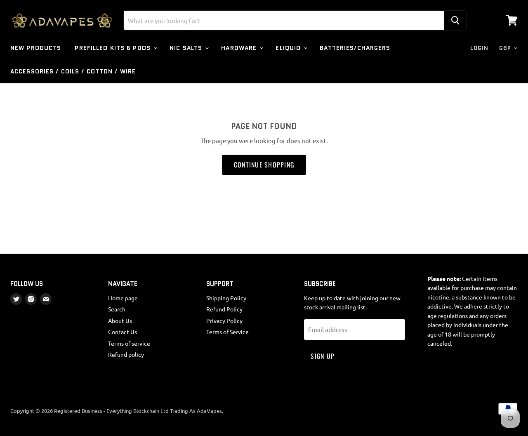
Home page (123, 298)
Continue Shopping (264, 165)
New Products (35, 48)
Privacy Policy (224, 320)
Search (116, 309)
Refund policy (126, 354)
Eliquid (289, 48)
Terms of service (129, 343)
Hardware (240, 48)
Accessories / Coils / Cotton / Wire (73, 71)
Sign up (323, 356)
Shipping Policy (226, 298)
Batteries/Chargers (355, 48)
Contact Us (122, 331)
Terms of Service (227, 331)
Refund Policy (224, 309)
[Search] (455, 20)
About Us (120, 320)
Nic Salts (187, 48)
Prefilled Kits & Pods (114, 48)
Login (479, 48)
